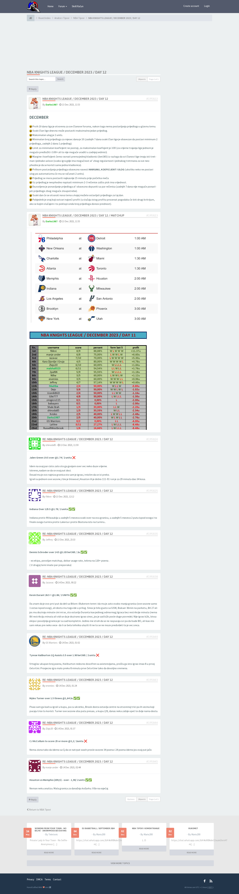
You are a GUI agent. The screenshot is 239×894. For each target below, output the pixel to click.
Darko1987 (52, 104)
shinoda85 (51, 445)
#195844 (152, 722)
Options (131, 799)
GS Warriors (51, 642)
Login (207, 6)
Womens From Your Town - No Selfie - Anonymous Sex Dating (50, 829)
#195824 (152, 439)
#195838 (152, 576)
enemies (50, 685)
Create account (191, 6)
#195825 (152, 490)
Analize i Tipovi (61, 18)
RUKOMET (193, 828)
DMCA (39, 879)
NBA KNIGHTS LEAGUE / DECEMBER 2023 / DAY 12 (114, 18)
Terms (48, 879)
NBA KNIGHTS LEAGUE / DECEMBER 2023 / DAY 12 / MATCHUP (83, 215)
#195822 (152, 98)
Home (50, 6)
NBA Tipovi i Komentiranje (145, 828)
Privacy (30, 879)
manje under (52, 767)
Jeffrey (49, 539)
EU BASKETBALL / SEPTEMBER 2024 (98, 828)
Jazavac (50, 582)
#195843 (152, 680)
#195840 (152, 637)
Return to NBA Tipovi (40, 809)
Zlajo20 (49, 728)
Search (60, 79)
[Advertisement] (93, 45)
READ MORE (49, 852)
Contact (57, 879)
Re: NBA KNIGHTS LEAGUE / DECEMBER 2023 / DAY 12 (77, 439)
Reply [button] (34, 89)
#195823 (152, 215)
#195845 (152, 761)
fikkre (49, 496)
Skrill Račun (77, 6)
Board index (44, 18)
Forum (61, 6)
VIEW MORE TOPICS (120, 863)
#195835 (152, 533)
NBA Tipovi (78, 18)
